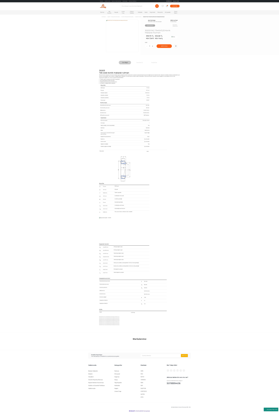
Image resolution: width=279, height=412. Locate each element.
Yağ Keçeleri (118, 382)
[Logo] (103, 6)
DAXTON (143, 388)
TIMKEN (143, 379)
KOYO (142, 376)
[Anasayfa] (99, 16)
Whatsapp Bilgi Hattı (272, 409)
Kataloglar (125, 1)
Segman (116, 376)
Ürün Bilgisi (125, 62)
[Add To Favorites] (176, 46)
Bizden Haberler (93, 371)
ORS (142, 371)
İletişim (101, 1)
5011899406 (174, 382)
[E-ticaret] (139, 411)
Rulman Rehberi (132, 1)
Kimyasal (117, 374)
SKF (142, 385)
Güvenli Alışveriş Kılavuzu (95, 379)
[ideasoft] (132, 411)
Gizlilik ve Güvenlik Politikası (96, 385)
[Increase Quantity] (152, 46)
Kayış (116, 379)
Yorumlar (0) (139, 62)
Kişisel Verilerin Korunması (96, 382)
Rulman (116, 371)
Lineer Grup (117, 391)
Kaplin (116, 388)
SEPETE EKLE (164, 46)
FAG (142, 374)
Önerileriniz (154, 62)
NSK (142, 382)
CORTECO (144, 391)
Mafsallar (117, 385)
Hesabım (91, 376)
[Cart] (167, 6)
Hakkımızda (107, 1)
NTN (142, 397)
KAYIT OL (184, 355)
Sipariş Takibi (176, 1)
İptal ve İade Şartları (116, 1)
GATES (143, 394)
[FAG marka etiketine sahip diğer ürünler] (174, 37)
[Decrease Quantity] (147, 46)
